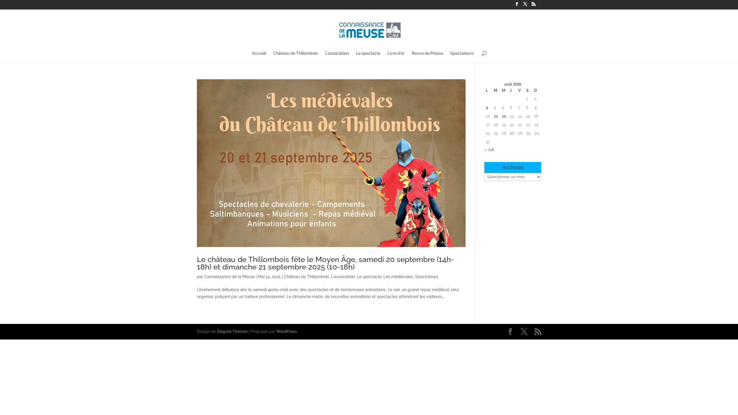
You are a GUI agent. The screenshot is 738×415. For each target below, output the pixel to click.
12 (504, 116)
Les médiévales (398, 276)
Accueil (259, 53)
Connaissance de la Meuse (229, 276)
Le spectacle (368, 53)
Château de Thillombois (295, 53)
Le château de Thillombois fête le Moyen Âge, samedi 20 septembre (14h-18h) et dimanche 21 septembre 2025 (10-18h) (325, 263)
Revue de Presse (427, 53)
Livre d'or (395, 53)
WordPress (286, 331)
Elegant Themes (232, 331)
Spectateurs (462, 53)
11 (496, 116)
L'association (337, 53)
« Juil (489, 149)
